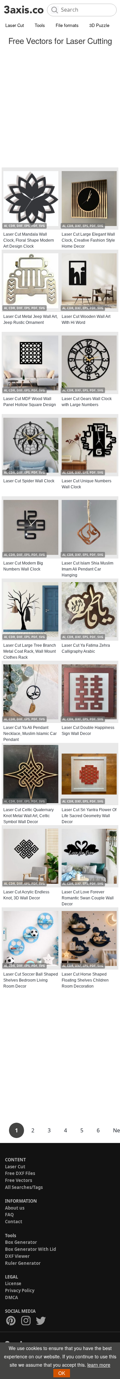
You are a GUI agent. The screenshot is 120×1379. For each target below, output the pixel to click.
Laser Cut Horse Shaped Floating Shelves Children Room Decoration (85, 980)
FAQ (9, 1215)
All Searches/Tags (24, 1187)
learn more (98, 1364)
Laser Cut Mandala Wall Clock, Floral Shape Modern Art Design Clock (28, 240)
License (13, 1283)
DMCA (11, 1297)
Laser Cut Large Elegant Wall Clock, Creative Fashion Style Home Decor (88, 240)
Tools (40, 25)
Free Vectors (18, 1180)
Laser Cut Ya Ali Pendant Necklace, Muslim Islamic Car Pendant (30, 733)
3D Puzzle (99, 25)
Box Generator (21, 1242)
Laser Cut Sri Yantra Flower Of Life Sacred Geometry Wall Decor (89, 815)
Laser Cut (14, 25)
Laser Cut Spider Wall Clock (28, 481)
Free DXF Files (20, 1173)
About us (14, 1208)
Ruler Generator (23, 1263)
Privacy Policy (19, 1290)
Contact (13, 1222)
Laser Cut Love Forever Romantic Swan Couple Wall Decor (88, 898)
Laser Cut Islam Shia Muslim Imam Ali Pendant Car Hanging (87, 569)
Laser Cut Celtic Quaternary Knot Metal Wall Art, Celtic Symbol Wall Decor (28, 815)
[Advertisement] (60, 107)
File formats (67, 25)
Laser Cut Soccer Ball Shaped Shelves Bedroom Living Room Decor (30, 980)
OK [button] (61, 1373)
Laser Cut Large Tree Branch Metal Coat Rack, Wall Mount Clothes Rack (29, 651)
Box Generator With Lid (30, 1249)
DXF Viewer (17, 1256)
